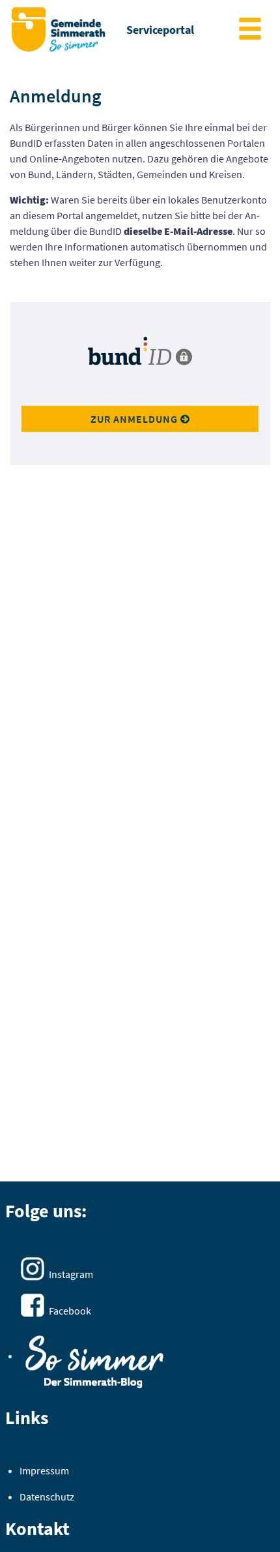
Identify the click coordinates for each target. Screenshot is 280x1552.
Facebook (70, 1310)
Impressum (44, 1470)
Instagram (71, 1274)
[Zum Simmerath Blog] (94, 1357)
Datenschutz (47, 1496)
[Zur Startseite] (58, 29)
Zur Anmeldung (135, 418)
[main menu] (250, 30)
